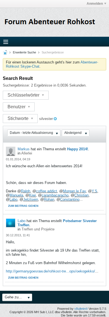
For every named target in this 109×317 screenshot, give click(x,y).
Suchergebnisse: (16, 85)
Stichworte (19, 118)
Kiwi (32, 195)
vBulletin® (81, 308)
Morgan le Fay (74, 191)
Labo (13, 199)
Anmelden (95, 4)
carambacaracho (55, 195)
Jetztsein (30, 199)
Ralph (25, 191)
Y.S (94, 191)
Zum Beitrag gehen (23, 205)
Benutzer (17, 106)
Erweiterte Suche (24, 52)
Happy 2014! (77, 149)
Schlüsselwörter (24, 95)
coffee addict (46, 191)
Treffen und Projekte (38, 229)
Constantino (69, 199)
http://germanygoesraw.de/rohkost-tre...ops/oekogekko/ (50, 271)
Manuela (16, 195)
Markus (24, 149)
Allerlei (26, 153)
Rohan (49, 199)
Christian (81, 195)
